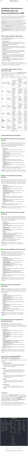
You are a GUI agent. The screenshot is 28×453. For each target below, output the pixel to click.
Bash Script (19, 433)
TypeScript (15, 433)
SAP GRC (3, 431)
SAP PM (3, 430)
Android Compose (20, 427)
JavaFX (11, 431)
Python (15, 429)
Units (12, 440)
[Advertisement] (14, 4)
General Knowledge (14, 443)
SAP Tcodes (5, 430)
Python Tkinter (12, 432)
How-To (13, 444)
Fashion (13, 442)
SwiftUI (19, 430)
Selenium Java (24, 430)
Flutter (19, 428)
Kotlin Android (20, 429)
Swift (14, 432)
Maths (12, 437)
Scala (15, 431)
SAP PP (2, 429)
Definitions (13, 441)
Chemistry (13, 439)
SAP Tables (5, 429)
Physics (13, 438)
